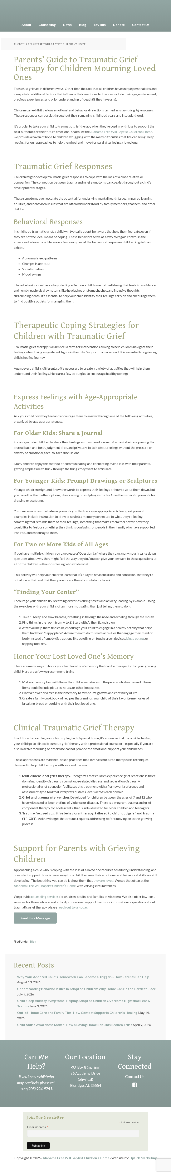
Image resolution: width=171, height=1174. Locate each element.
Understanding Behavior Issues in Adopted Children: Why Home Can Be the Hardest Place (86, 989)
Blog (33, 941)
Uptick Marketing (143, 1158)
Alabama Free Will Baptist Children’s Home (76, 1158)
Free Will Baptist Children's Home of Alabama (85, 10)
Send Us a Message (35, 918)
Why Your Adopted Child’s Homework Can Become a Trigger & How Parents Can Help (83, 977)
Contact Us (135, 1076)
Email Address (37, 1127)
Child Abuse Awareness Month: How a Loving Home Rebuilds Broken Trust (74, 1025)
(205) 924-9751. (40, 1088)
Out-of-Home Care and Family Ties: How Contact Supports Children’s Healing (77, 1012)
